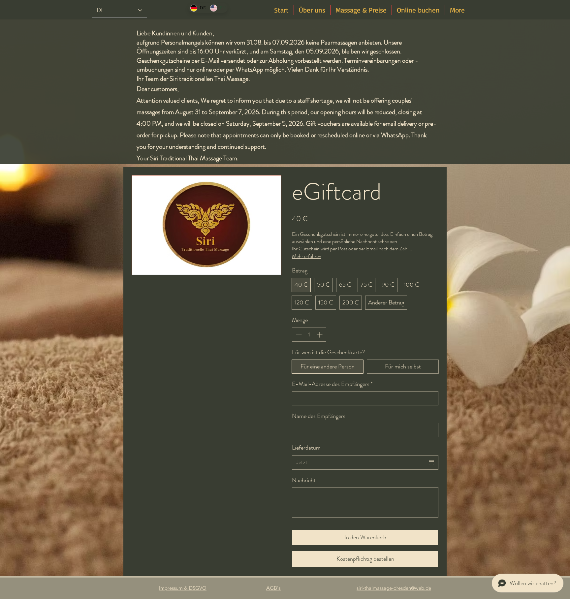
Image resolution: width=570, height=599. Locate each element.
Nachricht (304, 480)
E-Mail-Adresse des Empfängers (332, 384)
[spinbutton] (309, 334)
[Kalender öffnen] (431, 462)
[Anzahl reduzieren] (298, 334)
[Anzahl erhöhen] (320, 334)
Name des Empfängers (318, 416)
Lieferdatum (306, 447)
